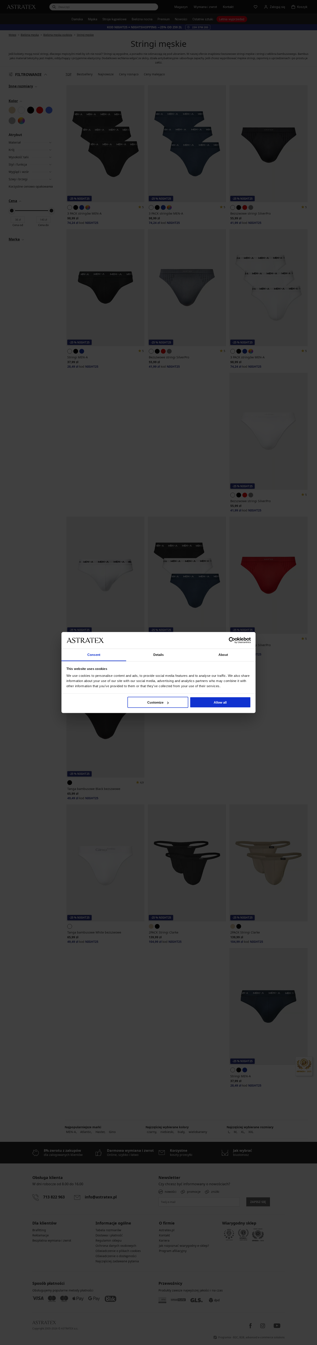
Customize (155, 702)
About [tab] (223, 654)
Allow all (220, 702)
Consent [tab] (93, 654)
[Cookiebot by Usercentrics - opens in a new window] (232, 640)
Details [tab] (158, 654)
